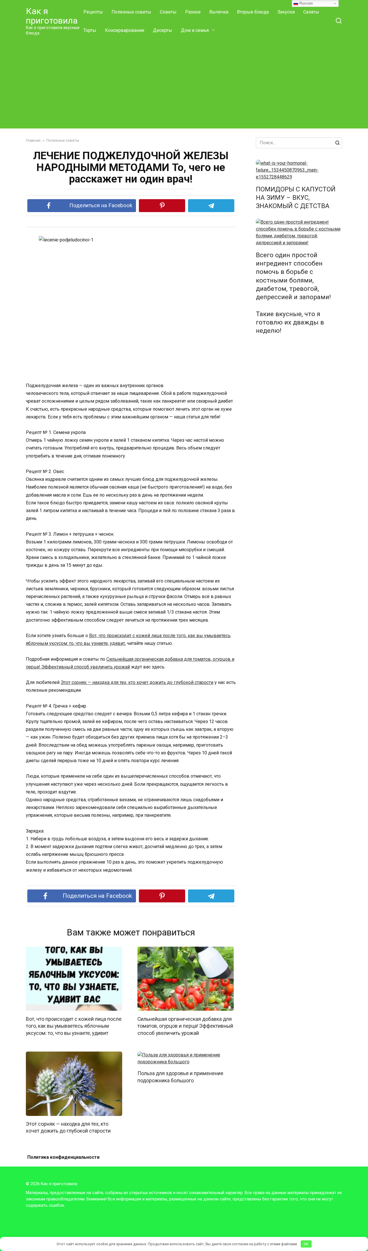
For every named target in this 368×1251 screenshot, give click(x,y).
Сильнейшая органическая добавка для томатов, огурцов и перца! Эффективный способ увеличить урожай (185, 1026)
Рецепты (93, 12)
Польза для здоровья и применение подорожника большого (180, 1077)
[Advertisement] (184, 83)
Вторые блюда (253, 12)
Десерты (162, 30)
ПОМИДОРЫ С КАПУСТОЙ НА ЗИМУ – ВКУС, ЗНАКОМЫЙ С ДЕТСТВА (296, 197)
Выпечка (218, 12)
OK (306, 1244)
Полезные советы (131, 12)
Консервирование (124, 30)
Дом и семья (195, 30)
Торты (89, 30)
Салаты (311, 12)
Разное (193, 12)
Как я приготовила (52, 16)
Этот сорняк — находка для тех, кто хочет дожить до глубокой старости (137, 682)
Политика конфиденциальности (63, 1157)
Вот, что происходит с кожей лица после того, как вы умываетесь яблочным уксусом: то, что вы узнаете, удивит (74, 1026)
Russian (305, 3)
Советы (168, 12)
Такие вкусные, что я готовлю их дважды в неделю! (290, 322)
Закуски (286, 12)
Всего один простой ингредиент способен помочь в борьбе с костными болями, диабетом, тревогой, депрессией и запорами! (293, 276)
